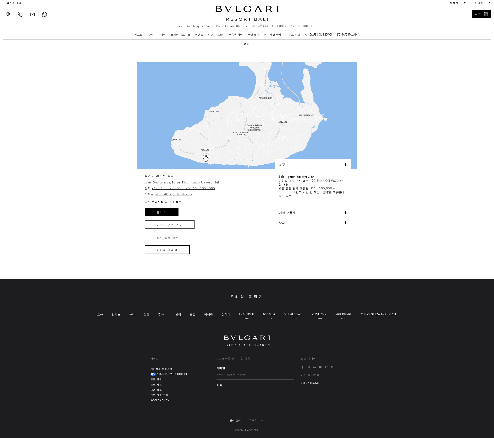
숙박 (150, 34)
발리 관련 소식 (168, 237)
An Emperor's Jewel (318, 34)
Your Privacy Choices (172, 374)
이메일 (221, 368)
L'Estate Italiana (348, 34)
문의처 (162, 212)
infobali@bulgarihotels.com (173, 194)
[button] (456, 3)
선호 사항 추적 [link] (159, 395)
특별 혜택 (253, 34)
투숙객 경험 (235, 34)
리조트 (138, 34)
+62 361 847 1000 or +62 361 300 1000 (286, 26)
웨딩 (210, 34)
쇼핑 (221, 34)
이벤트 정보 (293, 34)
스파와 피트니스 (180, 34)
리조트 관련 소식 (170, 225)
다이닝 (162, 34)
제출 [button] (219, 385)
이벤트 (199, 34)
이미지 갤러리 (272, 34)
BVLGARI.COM (310, 383)
